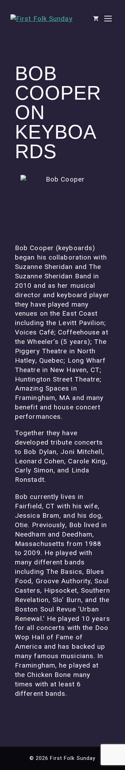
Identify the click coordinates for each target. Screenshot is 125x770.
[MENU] (108, 19)
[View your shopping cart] (95, 19)
